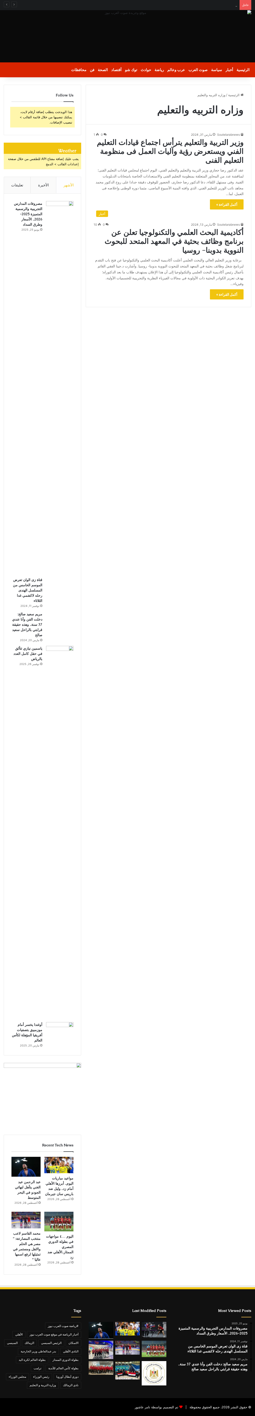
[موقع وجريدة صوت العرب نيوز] (127, 36)
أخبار (229, 69)
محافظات (78, 69)
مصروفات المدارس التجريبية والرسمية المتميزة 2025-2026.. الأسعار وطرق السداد (28, 214)
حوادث (146, 69)
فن (92, 69)
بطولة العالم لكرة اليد (32, 1360)
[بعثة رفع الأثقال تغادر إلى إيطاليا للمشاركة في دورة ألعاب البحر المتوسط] (101, 1350)
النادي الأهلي (70, 1351)
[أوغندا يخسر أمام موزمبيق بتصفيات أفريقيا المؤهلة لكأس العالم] (59, 1031)
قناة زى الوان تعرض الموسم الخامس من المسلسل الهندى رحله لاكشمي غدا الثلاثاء (27, 590)
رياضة (159, 69)
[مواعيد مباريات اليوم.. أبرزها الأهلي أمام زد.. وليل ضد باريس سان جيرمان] (58, 1165)
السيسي (12, 1343)
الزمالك (29, 1343)
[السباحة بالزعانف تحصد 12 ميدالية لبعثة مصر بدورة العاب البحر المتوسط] (127, 1370)
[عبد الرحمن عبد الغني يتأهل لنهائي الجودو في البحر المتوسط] (26, 1167)
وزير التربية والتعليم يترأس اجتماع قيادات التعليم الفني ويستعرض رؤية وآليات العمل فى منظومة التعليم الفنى (170, 151)
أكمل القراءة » (226, 204)
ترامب (37, 1368)
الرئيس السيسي (51, 1343)
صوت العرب (198, 69)
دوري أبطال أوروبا (67, 1376)
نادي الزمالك (70, 1385)
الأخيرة (43, 185)
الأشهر (69, 185)
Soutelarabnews (228, 134)
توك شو (131, 69)
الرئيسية (243, 69)
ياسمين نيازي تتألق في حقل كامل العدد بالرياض (27, 653)
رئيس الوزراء (41, 1376)
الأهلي (19, 1334)
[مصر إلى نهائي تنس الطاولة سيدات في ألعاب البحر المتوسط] (154, 1329)
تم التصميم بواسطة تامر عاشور (156, 1407)
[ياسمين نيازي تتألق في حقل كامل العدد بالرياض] (59, 832)
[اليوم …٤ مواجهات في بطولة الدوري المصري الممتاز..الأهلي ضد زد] (58, 1221)
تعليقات (17, 185)
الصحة (103, 69)
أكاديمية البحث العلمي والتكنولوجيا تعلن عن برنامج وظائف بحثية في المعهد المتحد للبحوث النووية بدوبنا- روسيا (174, 241)
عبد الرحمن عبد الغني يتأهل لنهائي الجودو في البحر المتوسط (195, 5)
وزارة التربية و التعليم (43, 1385)
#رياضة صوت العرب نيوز (63, 1326)
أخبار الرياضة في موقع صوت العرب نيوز (54, 1334)
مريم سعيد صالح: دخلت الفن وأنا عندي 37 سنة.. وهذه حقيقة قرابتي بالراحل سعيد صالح (27, 624)
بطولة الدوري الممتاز (65, 1360)
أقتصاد (116, 69)
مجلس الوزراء (17, 1376)
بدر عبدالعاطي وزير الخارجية (38, 1351)
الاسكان (73, 1343)
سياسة (216, 69)
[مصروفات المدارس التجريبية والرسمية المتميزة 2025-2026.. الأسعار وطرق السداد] (59, 387)
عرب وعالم (176, 69)
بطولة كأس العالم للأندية (63, 1368)
